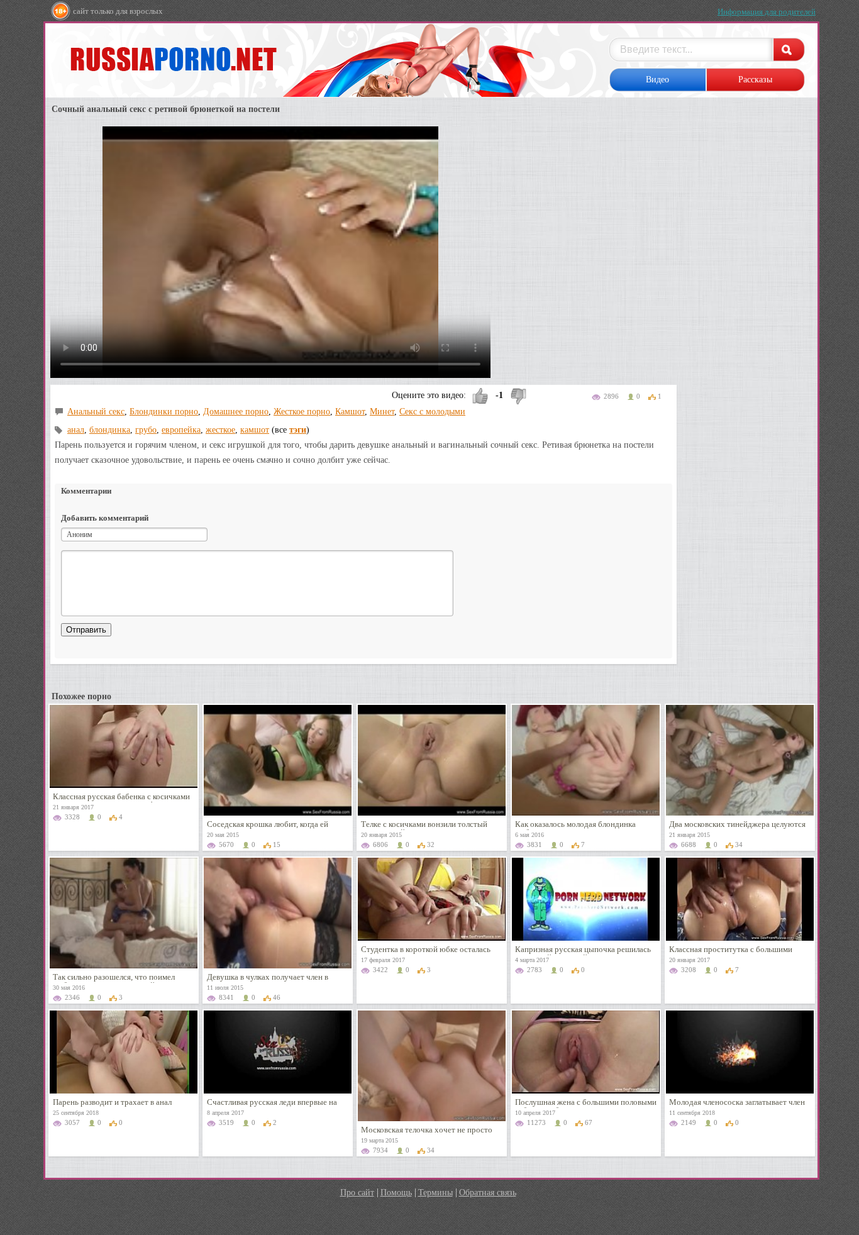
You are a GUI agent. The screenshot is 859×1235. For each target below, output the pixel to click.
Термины (435, 1192)
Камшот (350, 411)
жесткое (220, 430)
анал (75, 430)
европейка (181, 430)
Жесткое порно (302, 411)
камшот (254, 430)
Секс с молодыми (432, 411)
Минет (382, 411)
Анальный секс (96, 411)
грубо (146, 430)
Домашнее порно (236, 411)
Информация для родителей (767, 12)
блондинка (109, 430)
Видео (657, 79)
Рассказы (755, 79)
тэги (297, 430)
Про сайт (357, 1192)
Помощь (396, 1192)
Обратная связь (487, 1192)
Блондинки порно (164, 411)
